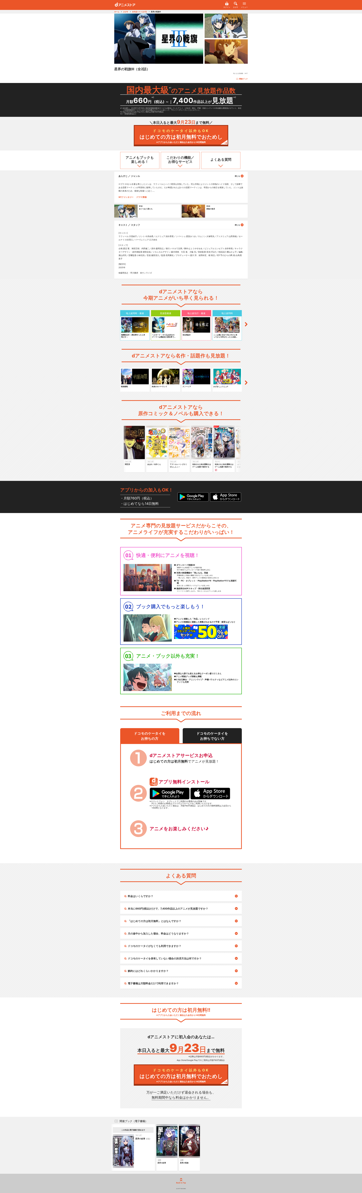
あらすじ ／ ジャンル (129, 176)
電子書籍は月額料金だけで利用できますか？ (153, 983)
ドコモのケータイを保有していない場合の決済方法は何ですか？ (165, 958)
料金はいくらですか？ (140, 896)
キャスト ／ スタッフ (129, 224)
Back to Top (181, 1183)
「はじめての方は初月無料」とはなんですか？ (154, 921)
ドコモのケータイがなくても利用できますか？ (154, 945)
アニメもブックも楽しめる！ (140, 159)
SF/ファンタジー (125, 197)
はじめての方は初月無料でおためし (181, 136)
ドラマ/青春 (141, 197)
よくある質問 (220, 159)
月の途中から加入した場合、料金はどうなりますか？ (158, 933)
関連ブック (243, 79)
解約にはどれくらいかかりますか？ (148, 970)
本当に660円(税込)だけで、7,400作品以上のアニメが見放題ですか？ (168, 908)
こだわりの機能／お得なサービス (180, 159)
